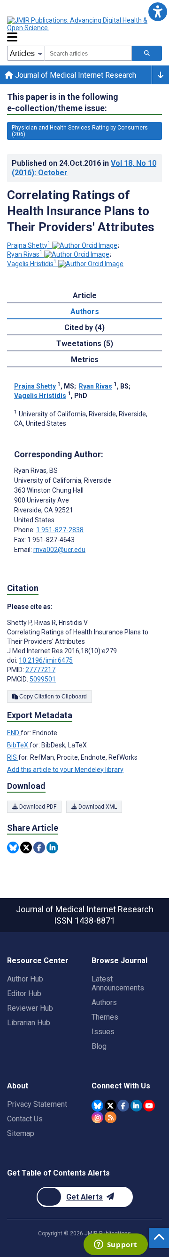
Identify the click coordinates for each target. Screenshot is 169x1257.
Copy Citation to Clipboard (52, 696)
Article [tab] (85, 295)
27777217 (40, 669)
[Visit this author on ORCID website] (84, 245)
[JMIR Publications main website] (84, 24)
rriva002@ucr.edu (59, 549)
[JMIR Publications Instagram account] (97, 1117)
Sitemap (20, 1133)
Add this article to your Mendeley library (65, 769)
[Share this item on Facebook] (39, 847)
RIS (12, 757)
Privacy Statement (37, 1104)
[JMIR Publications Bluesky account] (97, 1105)
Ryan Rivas (25, 254)
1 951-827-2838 (60, 530)
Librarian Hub (28, 1022)
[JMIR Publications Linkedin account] (136, 1105)
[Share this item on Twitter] (26, 847)
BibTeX (18, 745)
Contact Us (25, 1118)
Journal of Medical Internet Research (74, 75)
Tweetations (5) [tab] (84, 343)
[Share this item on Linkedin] (52, 847)
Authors (104, 1002)
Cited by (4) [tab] (84, 327)
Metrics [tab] (85, 359)
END (14, 733)
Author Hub (25, 978)
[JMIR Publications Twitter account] (110, 1105)
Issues (103, 1031)
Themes (105, 1017)
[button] (157, 11)
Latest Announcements (118, 983)
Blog (99, 1046)
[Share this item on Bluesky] (13, 847)
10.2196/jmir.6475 (46, 660)
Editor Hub (24, 993)
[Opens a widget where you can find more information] (115, 1245)
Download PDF (37, 806)
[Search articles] (147, 53)
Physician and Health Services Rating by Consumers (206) (80, 131)
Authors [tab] (84, 311)
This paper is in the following (62, 102)
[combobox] (88, 53)
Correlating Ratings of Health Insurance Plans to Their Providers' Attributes (80, 211)
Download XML (97, 806)
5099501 (43, 679)
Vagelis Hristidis (32, 264)
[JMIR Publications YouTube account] (149, 1105)
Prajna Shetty (29, 245)
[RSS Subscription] (110, 1117)
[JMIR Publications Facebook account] (123, 1105)
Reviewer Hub (30, 1008)
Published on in (84, 168)
